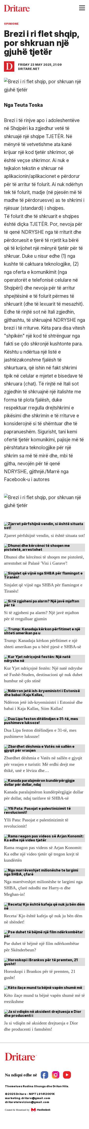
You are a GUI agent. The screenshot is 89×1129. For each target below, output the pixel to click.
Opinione (11, 23)
